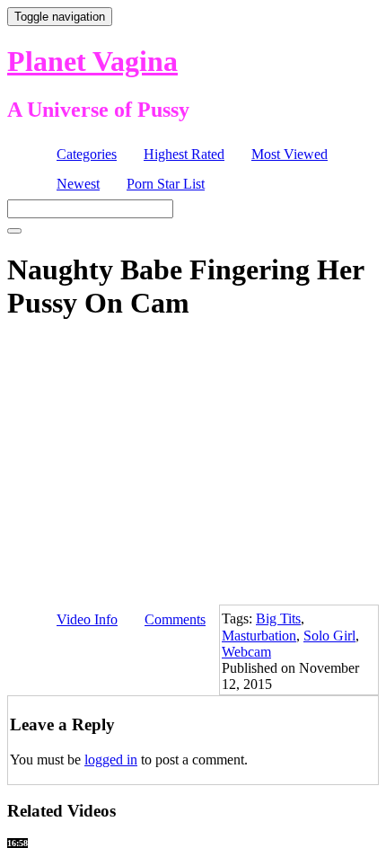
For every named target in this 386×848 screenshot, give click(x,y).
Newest (78, 183)
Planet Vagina (92, 61)
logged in (110, 759)
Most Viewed (289, 154)
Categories (87, 154)
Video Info (87, 619)
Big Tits (278, 618)
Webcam (246, 651)
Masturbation (259, 635)
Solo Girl (329, 635)
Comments (175, 619)
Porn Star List (166, 183)
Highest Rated (184, 154)
